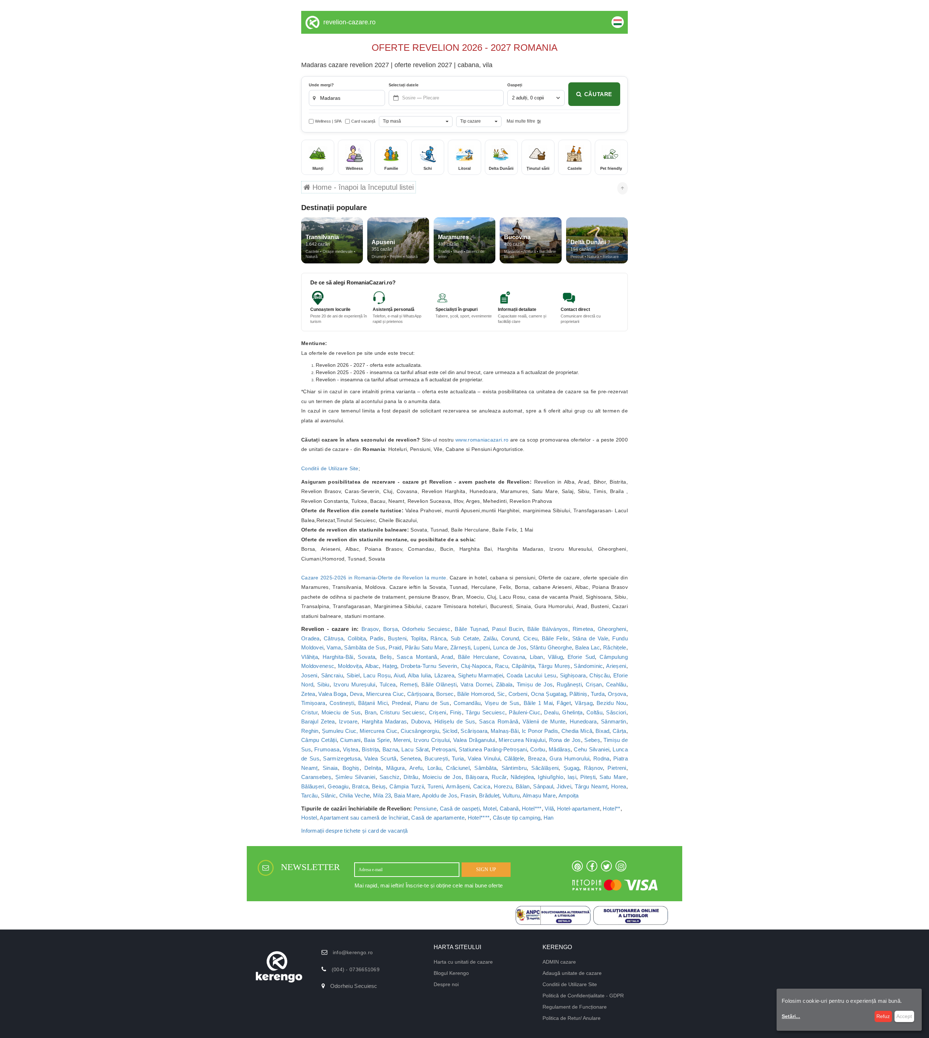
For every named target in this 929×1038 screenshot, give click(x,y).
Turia (458, 758)
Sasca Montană (417, 657)
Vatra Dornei (476, 684)
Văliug (555, 657)
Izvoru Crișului (432, 740)
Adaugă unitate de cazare (572, 973)
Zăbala (504, 684)
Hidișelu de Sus (454, 721)
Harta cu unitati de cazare (463, 962)
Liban (536, 657)
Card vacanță (363, 121)
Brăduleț (489, 795)
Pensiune (425, 808)
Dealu (551, 712)
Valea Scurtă (380, 758)
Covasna (514, 657)
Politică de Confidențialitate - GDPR (583, 995)
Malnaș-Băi (505, 731)
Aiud (399, 675)
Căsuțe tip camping (516, 818)
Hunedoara (583, 721)
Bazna (390, 749)
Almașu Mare (539, 795)
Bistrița (370, 749)
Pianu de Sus (432, 703)
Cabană (509, 808)
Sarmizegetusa (341, 758)
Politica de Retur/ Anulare (572, 1018)
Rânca (438, 638)
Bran (370, 712)
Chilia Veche (354, 795)
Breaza (537, 758)
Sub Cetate (465, 638)
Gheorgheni (612, 629)
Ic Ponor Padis (540, 731)
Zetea (308, 694)
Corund (510, 638)
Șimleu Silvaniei (355, 777)
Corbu (537, 749)
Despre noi (446, 984)
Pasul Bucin (507, 629)
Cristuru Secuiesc (402, 712)
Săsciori (616, 712)
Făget (564, 703)
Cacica (482, 786)
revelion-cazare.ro (349, 22)
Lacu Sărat (415, 749)
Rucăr (499, 777)
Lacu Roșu (376, 675)
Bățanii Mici (373, 703)
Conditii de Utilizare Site (330, 468)
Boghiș (351, 768)
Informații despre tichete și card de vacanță (354, 831)
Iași (572, 777)
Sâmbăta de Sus (364, 647)
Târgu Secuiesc (485, 712)
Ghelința (572, 712)
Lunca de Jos (510, 647)
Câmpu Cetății (319, 740)
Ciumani (350, 740)
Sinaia (330, 768)
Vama (334, 647)
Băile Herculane (478, 657)
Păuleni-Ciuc (524, 712)
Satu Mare (612, 777)
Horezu (503, 786)
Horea (618, 786)
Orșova (617, 694)
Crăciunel (458, 768)
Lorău (434, 768)
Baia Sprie (377, 740)
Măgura (395, 768)
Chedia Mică (576, 731)
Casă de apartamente (437, 818)
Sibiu (323, 684)
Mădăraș (559, 749)
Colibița (357, 638)
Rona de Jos (565, 740)
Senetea (410, 758)
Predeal (401, 703)
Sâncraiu (332, 675)
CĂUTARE (598, 94)
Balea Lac (587, 647)
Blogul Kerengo (451, 973)
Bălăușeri (312, 786)
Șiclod (450, 731)
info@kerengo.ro (353, 952)
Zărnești (460, 647)
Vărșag (584, 703)
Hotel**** (479, 818)
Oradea (310, 638)
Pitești (588, 777)
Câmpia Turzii (406, 786)
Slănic (328, 795)
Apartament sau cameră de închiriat (364, 818)
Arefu (416, 768)
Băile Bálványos (547, 629)
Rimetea (583, 629)
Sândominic (588, 666)
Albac (372, 666)
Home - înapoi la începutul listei (362, 187)
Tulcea (388, 684)
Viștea (351, 749)
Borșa (390, 629)
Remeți (409, 684)
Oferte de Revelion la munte (412, 577)
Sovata (366, 657)
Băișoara (476, 777)
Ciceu (530, 638)
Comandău (467, 703)
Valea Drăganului (474, 740)
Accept (904, 1016)
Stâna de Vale (590, 638)
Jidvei (564, 786)
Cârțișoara (420, 694)
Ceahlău (616, 684)
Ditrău (411, 777)
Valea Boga (332, 694)
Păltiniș (578, 694)
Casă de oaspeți (460, 808)
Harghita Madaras (384, 721)
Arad (447, 657)
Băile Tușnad (471, 629)
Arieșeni (616, 666)
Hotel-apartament (578, 808)
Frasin (468, 795)
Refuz (883, 1016)
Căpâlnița (523, 666)
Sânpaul (543, 786)
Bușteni (397, 638)
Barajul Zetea (318, 721)
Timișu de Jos (535, 684)
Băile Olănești (439, 684)
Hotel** (611, 808)
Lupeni (482, 647)
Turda (598, 694)
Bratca (360, 786)
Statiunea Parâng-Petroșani (493, 749)
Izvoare (348, 721)
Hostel (309, 818)
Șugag (572, 768)
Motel (490, 808)
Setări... (791, 1016)
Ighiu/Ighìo (550, 777)
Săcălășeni (544, 768)
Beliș (386, 657)
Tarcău (309, 795)
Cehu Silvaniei (591, 749)
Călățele (514, 758)
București (436, 758)
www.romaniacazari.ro (481, 440)
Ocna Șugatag (548, 694)
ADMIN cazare (559, 962)
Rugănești (569, 684)
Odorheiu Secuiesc (426, 629)
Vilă (549, 808)
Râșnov (593, 768)
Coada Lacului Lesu (531, 675)
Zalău (490, 638)
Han (549, 818)
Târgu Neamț (591, 786)
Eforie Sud (581, 657)
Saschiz (390, 777)
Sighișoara (573, 675)
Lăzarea (444, 675)
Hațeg (389, 666)
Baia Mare (407, 795)
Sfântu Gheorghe (551, 647)
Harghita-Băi (338, 657)
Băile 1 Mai (538, 703)
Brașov (370, 629)
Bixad (603, 731)
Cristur (309, 712)
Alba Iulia (419, 675)
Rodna (601, 758)
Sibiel (353, 675)
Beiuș (379, 786)
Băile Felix (555, 638)
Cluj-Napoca (476, 666)
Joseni (309, 675)
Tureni (435, 786)
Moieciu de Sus (341, 712)
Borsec (445, 694)
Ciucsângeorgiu (420, 731)
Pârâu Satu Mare (426, 647)
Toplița (418, 638)
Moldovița (350, 666)
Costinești (342, 703)
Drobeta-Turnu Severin (429, 666)
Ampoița (568, 795)
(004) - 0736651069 (356, 969)
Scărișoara (474, 731)
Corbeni (518, 694)
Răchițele (614, 647)
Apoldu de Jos (439, 795)
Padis (377, 638)
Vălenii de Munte (544, 721)
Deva (356, 694)
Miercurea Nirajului (522, 740)
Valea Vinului (484, 758)
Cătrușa (333, 638)
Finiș (456, 712)
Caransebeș (316, 777)
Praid (395, 647)
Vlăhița (309, 657)
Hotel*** (531, 808)
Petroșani (443, 749)
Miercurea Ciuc (385, 694)
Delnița (372, 768)
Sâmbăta (485, 768)
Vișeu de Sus (502, 703)
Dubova (420, 721)
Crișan (594, 684)
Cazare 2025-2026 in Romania (338, 577)
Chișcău (599, 675)
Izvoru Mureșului (354, 684)
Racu (501, 666)
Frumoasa (326, 749)
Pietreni (616, 768)
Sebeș (592, 740)
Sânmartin (613, 721)
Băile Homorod (475, 694)
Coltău (594, 712)
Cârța (619, 731)
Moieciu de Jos (442, 777)
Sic (501, 694)
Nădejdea (522, 777)
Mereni (401, 740)
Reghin (310, 731)
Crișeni (437, 712)
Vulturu (511, 795)
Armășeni (458, 786)
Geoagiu (338, 786)
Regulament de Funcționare (575, 1007)
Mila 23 (382, 795)
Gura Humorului (569, 758)
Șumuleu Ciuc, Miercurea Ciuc (360, 731)
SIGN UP (486, 869)
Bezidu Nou (611, 703)
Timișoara (313, 703)
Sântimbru (514, 768)
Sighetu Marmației (480, 675)
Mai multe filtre (521, 121)
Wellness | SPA (328, 121)
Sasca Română (498, 721)
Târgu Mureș (554, 666)
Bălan (523, 786)
